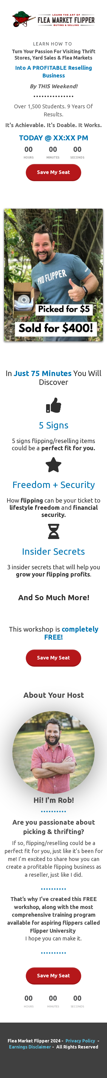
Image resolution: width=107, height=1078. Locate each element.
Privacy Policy (80, 1040)
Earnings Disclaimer (30, 1046)
